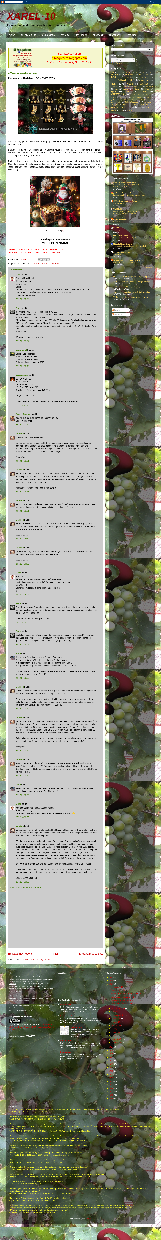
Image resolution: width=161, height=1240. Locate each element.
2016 (111, 1071)
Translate (119, 63)
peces (149, 97)
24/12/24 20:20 (22, 776)
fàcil (113, 83)
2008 (111, 1098)
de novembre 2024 (118, 1008)
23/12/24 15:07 (22, 341)
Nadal (44, 263)
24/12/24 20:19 (22, 709)
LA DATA (116, 221)
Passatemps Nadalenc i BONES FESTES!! (126, 993)
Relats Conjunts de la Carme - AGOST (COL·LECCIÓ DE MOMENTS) (126, 212)
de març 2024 (116, 1035)
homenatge (114, 86)
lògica (113, 91)
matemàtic (142, 91)
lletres (137, 89)
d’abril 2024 (116, 1032)
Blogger (88, 1218)
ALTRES (114, 74)
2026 (111, 977)
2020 (111, 1057)
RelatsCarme (115, 102)
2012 (111, 1084)
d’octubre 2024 (117, 1011)
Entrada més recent (20, 953)
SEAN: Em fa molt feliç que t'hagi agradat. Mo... (130, 287)
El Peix (116, 227)
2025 (111, 980)
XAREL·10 (31, 16)
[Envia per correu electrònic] (39, 259)
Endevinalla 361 (66, 1040)
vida (121, 110)
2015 (111, 1074)
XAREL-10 (117, 209)
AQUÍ (59, 252)
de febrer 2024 (117, 1039)
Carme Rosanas (23, 414)
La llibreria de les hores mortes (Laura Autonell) (129, 195)
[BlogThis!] (42, 259)
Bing (63, 231)
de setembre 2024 (118, 1015)
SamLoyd (114, 105)
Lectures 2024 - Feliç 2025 (120, 990)
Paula (18, 308)
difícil (113, 77)
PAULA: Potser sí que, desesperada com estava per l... (132, 297)
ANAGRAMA (130, 74)
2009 (111, 1095)
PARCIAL (124, 97)
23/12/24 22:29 (22, 425)
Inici (55, 953)
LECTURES (131, 35)
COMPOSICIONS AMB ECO (122, 1003)
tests (147, 108)
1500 (121, 72)
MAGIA (128, 91)
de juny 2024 (116, 1025)
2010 (111, 1091)
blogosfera (143, 74)
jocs (116, 89)
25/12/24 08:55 (22, 817)
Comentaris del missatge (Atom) (36, 960)
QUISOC (114, 99)
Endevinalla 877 (66, 1052)
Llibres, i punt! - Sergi (121, 252)
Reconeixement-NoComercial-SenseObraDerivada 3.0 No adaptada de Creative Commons (31, 1026)
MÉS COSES (81, 35)
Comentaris (118, 314)
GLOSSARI (98, 35)
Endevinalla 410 (66, 1004)
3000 (143, 72)
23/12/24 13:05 (22, 299)
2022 (111, 1050)
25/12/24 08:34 (22, 795)
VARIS (113, 110)
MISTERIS (137, 94)
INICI (12, 35)
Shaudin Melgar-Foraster (123, 244)
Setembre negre (118, 254)
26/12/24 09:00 (22, 882)
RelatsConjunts (131, 102)
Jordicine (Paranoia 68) (122, 192)
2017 (111, 1067)
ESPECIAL (36, 263)
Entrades (117, 310)
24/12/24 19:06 (22, 678)
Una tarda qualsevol (120, 203)
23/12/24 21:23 (22, 405)
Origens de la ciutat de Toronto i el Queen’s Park (129, 246)
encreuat (129, 77)
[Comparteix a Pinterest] (49, 259)
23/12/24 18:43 (22, 366)
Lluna (18, 274)
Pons (18, 653)
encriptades (144, 77)
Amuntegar (117, 230)
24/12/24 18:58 (22, 622)
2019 (111, 1060)
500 (149, 72)
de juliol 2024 (117, 1022)
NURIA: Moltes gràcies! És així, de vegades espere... (132, 276)
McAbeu (20, 433)
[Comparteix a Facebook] (46, 259)
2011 (111, 1088)
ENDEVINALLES (121, 80)
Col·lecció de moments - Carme (125, 201)
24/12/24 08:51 (22, 461)
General (130, 84)
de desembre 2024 (118, 987)
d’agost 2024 (116, 1018)
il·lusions (126, 86)
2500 (136, 72)
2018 (111, 1064)
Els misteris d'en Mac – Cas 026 (122, 1000)
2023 (111, 1047)
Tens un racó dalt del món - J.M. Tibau (128, 260)
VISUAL (130, 110)
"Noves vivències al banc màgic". (124, 238)
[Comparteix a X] (44, 259)
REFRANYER (129, 99)
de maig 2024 (116, 1028)
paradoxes (114, 97)
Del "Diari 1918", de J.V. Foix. (123, 262)
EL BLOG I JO (28, 35)
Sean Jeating (22, 375)
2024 (111, 984)
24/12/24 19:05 (22, 645)
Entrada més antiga (91, 953)
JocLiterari (149, 86)
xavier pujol (21, 350)
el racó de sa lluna (120, 219)
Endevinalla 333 (66, 1016)
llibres (147, 89)
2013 (111, 1081)
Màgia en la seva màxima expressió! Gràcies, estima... (132, 292)
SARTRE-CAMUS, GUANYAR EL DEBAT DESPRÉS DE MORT (128, 185)
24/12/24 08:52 (22, 539)
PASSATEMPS (137, 97)
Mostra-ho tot (149, 267)
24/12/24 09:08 (22, 594)
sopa (139, 108)
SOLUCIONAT (54, 263)
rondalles (148, 102)
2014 (111, 1078)
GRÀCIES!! (114, 35)
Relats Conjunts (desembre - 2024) (123, 997)
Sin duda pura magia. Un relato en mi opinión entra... (132, 281)
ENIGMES (65, 35)
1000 (112, 72)
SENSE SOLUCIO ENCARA (135, 104)
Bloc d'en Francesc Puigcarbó (124, 182)
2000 (128, 72)
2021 (111, 1053)
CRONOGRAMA (48, 35)
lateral (125, 88)
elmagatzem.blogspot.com (69, 58)
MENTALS (117, 94)
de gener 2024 (117, 1042)
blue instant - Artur (120, 235)
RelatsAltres (145, 100)
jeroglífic (136, 86)
